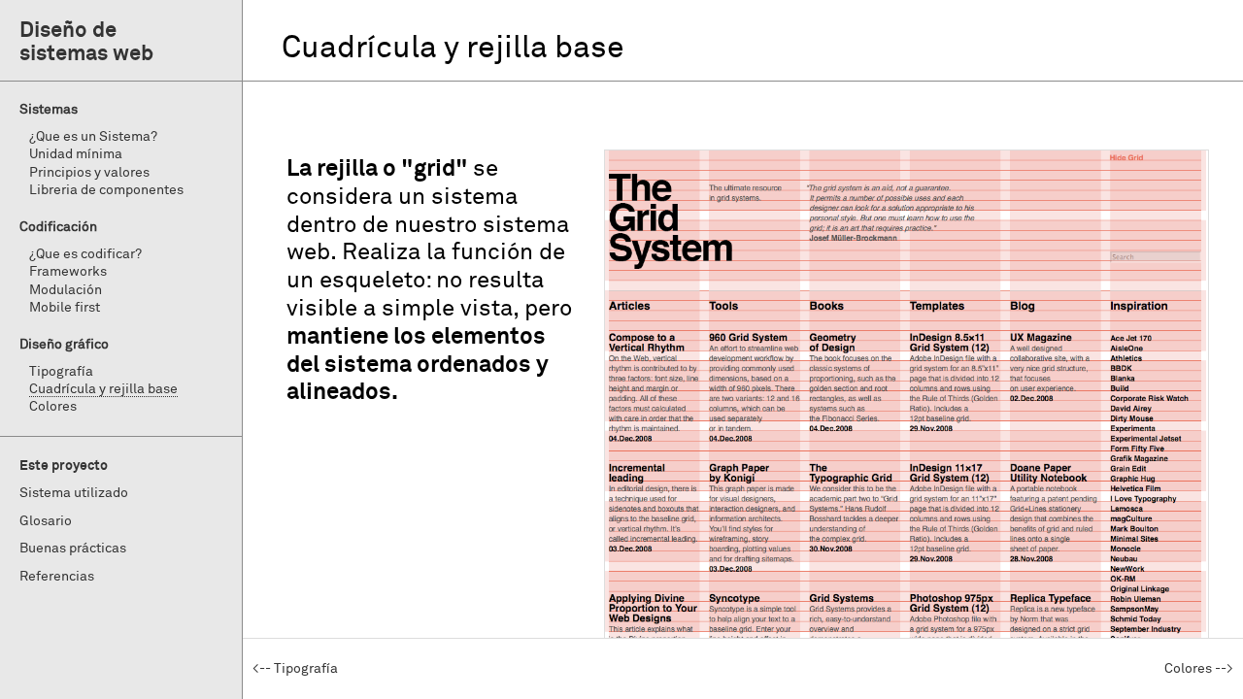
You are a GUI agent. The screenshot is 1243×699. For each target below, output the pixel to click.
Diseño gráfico (64, 344)
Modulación (65, 290)
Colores (53, 407)
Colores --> (1198, 669)
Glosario (45, 521)
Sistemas (48, 109)
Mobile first (64, 308)
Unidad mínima (75, 154)
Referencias (56, 576)
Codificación (58, 227)
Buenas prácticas (72, 548)
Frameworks (68, 272)
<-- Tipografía (295, 669)
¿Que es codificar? (85, 254)
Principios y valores (89, 173)
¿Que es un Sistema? (93, 137)
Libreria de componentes (106, 190)
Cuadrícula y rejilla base (103, 389)
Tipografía (61, 372)
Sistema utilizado (73, 493)
